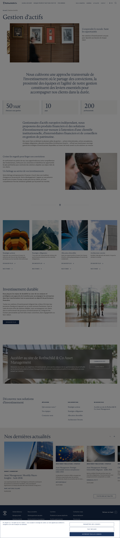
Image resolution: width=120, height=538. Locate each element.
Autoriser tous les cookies (91, 534)
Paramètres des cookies (91, 524)
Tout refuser (91, 529)
